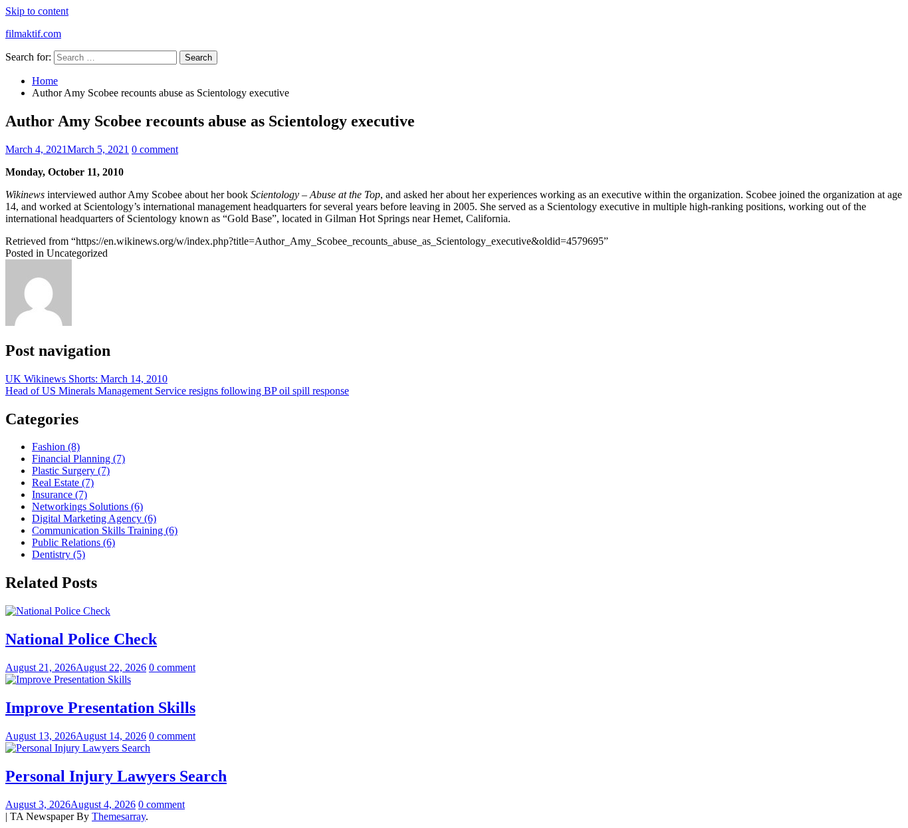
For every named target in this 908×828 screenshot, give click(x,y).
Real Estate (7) (63, 482)
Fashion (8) (56, 446)
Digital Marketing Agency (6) (94, 518)
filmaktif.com (33, 33)
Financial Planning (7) (78, 458)
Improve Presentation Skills (100, 707)
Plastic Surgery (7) (71, 470)
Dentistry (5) (58, 554)
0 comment (155, 149)
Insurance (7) (59, 494)
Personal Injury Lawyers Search (116, 776)
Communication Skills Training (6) (104, 530)
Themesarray (119, 816)
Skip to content (36, 11)
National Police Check (81, 639)
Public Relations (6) (73, 542)
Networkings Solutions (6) (87, 506)
